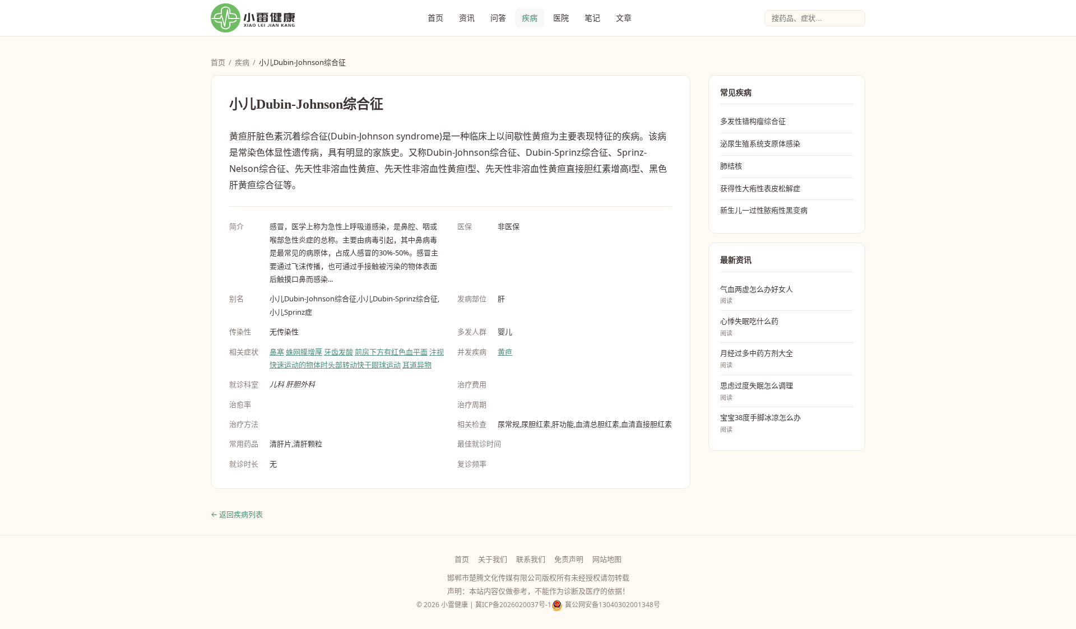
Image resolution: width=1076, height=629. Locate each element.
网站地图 (607, 559)
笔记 (592, 17)
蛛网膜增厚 (304, 352)
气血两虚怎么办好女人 (756, 294)
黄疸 (505, 352)
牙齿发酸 (338, 352)
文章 (624, 17)
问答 (498, 17)
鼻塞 (277, 352)
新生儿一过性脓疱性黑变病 (764, 210)
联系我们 (530, 559)
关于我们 (492, 559)
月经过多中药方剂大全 (756, 358)
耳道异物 (417, 365)
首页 (435, 17)
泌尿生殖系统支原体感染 (760, 143)
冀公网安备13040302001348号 (612, 604)
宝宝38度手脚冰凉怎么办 (760, 423)
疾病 (529, 17)
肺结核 (731, 166)
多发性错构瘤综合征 (753, 121)
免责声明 (568, 559)
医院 (561, 17)
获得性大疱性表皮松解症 (760, 188)
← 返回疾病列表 (237, 514)
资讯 (467, 17)
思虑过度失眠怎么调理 (756, 391)
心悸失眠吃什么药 (749, 326)
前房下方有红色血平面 (391, 352)
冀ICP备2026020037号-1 (513, 604)
